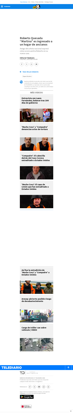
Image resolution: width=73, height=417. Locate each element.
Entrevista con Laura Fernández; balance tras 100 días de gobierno (35, 100)
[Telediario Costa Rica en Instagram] (44, 387)
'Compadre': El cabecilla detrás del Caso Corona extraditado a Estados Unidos (36, 158)
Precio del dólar (39, 2)
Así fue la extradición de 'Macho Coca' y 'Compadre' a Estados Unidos (35, 272)
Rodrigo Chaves (49, 2)
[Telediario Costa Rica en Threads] (48, 387)
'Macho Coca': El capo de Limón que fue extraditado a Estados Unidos (35, 187)
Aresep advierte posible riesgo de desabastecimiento (36, 300)
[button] (2, 7)
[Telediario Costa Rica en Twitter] (34, 387)
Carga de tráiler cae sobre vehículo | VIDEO (34, 329)
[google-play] (36, 397)
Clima (32, 2)
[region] (36, 237)
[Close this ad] (71, 411)
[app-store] (36, 402)
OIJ (29, 2)
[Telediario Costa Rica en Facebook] (30, 387)
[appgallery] (36, 407)
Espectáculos (27, 76)
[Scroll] (68, 367)
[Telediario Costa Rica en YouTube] (39, 387)
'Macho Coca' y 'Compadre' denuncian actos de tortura (35, 128)
